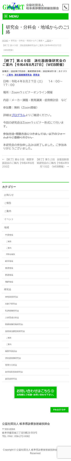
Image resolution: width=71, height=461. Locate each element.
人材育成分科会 (12, 317)
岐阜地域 (9, 261)
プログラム (18, 115)
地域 (6, 227)
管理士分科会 (11, 365)
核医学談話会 (11, 351)
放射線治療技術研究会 (15, 331)
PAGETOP (59, 409)
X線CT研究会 (11, 304)
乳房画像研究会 (12, 311)
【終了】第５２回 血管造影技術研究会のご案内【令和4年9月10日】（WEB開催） (52, 163)
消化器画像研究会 (23, 75)
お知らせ (9, 194)
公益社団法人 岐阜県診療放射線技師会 (36, 449)
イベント (9, 219)
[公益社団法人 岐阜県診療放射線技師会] (30, 6)
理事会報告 (10, 254)
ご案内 (10, 75)
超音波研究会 (11, 379)
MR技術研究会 (11, 297)
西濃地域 (9, 275)
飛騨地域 (9, 282)
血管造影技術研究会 (14, 372)
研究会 (36, 75)
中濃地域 (9, 235)
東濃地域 (9, 268)
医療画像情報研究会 (14, 324)
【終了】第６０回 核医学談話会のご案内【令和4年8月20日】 (18, 163)
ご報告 (7, 203)
